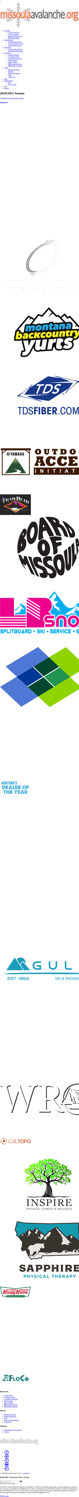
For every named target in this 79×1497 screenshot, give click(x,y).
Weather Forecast (16, 66)
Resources (7, 53)
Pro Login (5, 1496)
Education (7, 47)
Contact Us (12, 77)
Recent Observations (15, 42)
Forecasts (7, 31)
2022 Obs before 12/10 (15, 44)
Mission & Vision (14, 70)
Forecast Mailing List (15, 36)
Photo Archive (13, 60)
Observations (8, 40)
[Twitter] (6, 1456)
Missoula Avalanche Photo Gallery (12, 98)
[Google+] (6, 1468)
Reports (10, 71)
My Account (12, 84)
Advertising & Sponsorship (13, 1430)
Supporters (4, 102)
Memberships (8, 81)
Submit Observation (14, 45)
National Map (14, 38)
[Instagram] (6, 1460)
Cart (5, 86)
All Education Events (15, 49)
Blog (5, 79)
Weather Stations (13, 55)
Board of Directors (14, 73)
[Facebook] (6, 1452)
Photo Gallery (8, 1401)
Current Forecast (13, 32)
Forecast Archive (13, 34)
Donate (6, 88)
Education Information (15, 51)
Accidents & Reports (15, 58)
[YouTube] (6, 1464)
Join (9, 83)
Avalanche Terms (16, 64)
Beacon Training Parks (11, 1420)
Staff (9, 75)
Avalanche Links (13, 57)
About (6, 68)
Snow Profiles (12, 62)
